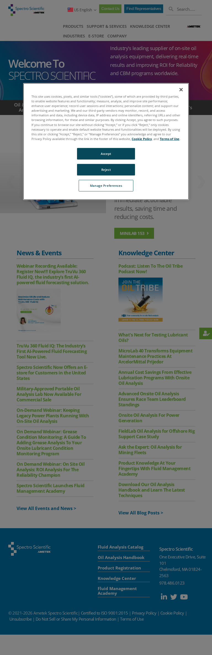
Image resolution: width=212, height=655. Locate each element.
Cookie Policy (142, 139)
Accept (106, 154)
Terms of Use (169, 139)
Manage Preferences (106, 185)
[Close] (181, 90)
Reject (106, 170)
